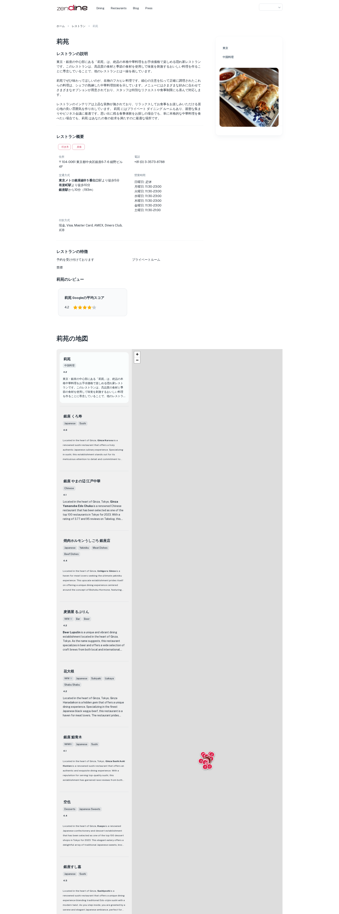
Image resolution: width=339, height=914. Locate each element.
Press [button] (148, 8)
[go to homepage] (71, 10)
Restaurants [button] (119, 8)
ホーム (60, 26)
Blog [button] (136, 8)
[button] (270, 7)
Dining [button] (100, 8)
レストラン (79, 26)
